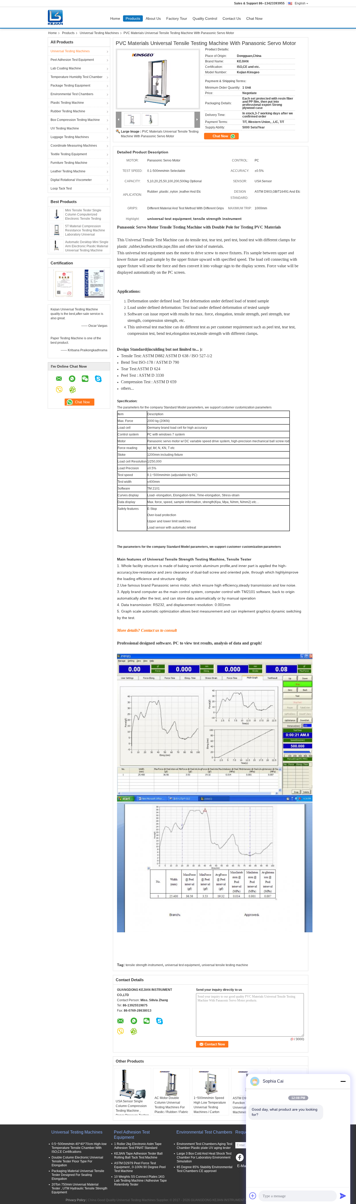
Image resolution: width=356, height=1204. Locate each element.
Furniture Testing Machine (69, 163)
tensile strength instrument (144, 965)
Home (115, 18)
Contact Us (232, 18)
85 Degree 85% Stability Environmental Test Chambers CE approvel (204, 1169)
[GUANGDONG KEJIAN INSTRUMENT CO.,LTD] (119, 119)
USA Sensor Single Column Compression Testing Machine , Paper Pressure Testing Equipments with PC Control (132, 1113)
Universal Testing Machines (99, 33)
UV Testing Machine (65, 128)
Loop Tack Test (61, 188)
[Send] (343, 1195)
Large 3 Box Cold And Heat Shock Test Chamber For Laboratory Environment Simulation (204, 1157)
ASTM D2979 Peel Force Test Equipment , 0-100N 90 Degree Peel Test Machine (140, 1167)
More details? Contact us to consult (147, 630)
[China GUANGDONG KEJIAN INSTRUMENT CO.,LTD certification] (63, 283)
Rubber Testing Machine (68, 111)
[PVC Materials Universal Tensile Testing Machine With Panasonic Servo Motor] (158, 79)
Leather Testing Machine (68, 171)
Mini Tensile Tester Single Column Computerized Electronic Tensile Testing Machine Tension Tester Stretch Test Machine (83, 219)
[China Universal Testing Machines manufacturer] (56, 17)
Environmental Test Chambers (72, 94)
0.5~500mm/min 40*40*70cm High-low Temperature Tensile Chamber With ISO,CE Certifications (79, 1148)
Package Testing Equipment (70, 85)
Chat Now (254, 18)
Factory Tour (176, 18)
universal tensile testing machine (225, 965)
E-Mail (242, 1166)
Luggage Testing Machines (70, 137)
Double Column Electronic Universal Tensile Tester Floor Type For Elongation (77, 1161)
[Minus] (343, 1081)
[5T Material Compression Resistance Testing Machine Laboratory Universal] (56, 230)
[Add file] (252, 1195)
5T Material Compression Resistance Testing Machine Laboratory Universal (85, 230)
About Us (153, 18)
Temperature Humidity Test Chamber (76, 77)
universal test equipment (182, 965)
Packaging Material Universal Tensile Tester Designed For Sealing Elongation (78, 1175)
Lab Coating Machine (66, 68)
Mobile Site (246, 1172)
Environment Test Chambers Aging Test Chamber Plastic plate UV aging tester (204, 1146)
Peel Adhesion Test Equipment (72, 60)
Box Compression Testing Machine (75, 120)
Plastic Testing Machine (67, 103)
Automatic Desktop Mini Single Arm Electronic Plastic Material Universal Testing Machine (86, 246)
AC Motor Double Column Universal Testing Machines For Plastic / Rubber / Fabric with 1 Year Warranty (171, 1107)
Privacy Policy (75, 1200)
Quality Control (205, 18)
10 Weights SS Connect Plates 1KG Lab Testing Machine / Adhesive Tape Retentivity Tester (140, 1180)
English (300, 3)
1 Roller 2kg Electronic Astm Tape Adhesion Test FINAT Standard (138, 1146)
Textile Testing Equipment (69, 154)
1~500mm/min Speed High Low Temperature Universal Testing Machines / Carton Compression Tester (210, 1107)
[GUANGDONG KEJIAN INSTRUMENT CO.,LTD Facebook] (240, 1159)
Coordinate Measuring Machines (74, 145)
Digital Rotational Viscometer (71, 180)
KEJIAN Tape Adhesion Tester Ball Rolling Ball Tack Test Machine (138, 1155)
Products (133, 18)
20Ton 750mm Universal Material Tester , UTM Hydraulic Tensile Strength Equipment (79, 1188)
